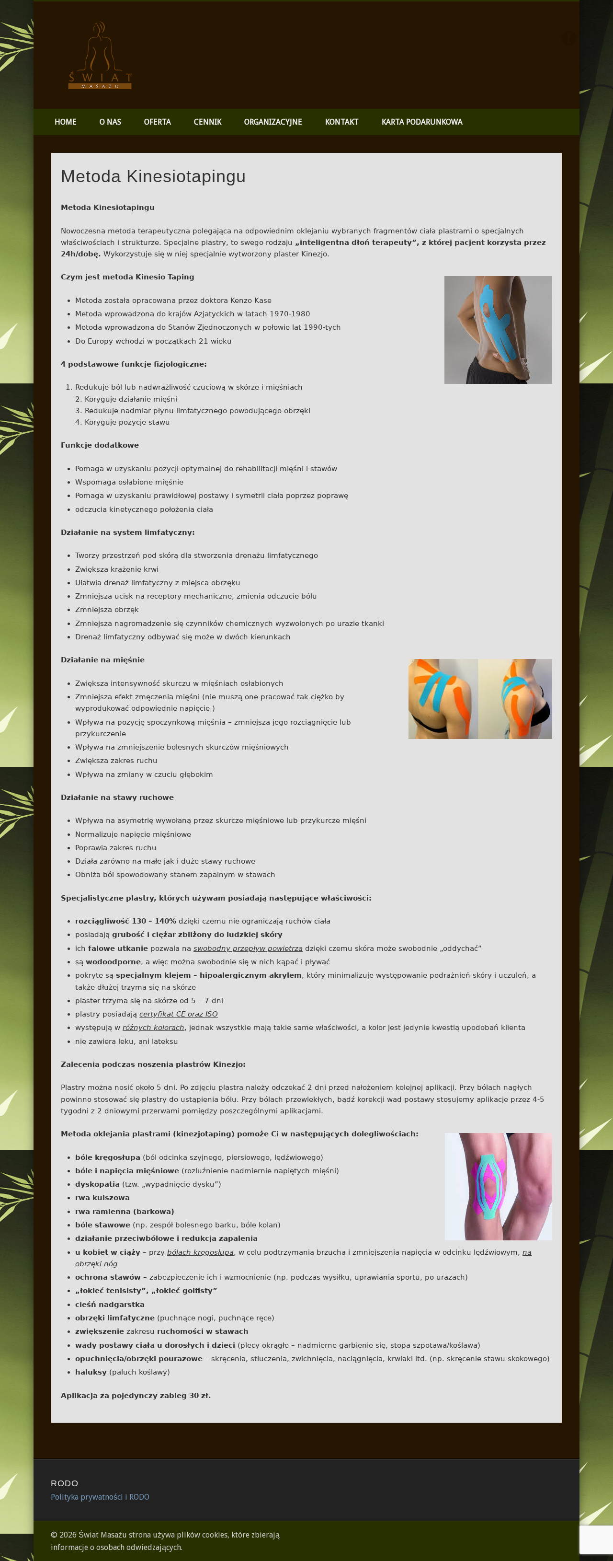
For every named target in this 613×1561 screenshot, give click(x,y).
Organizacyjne (273, 122)
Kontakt (342, 122)
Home (66, 122)
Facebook (569, 38)
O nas (110, 122)
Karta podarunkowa (422, 122)
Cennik (207, 122)
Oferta (157, 122)
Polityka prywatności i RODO (100, 1497)
